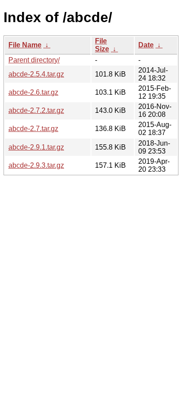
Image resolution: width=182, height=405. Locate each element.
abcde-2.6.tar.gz (33, 92)
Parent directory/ (34, 60)
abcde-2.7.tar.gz (33, 128)
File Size (102, 45)
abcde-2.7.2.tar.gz (36, 110)
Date (146, 45)
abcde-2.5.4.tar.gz (36, 74)
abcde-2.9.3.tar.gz (36, 165)
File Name (25, 45)
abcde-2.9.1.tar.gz (36, 147)
